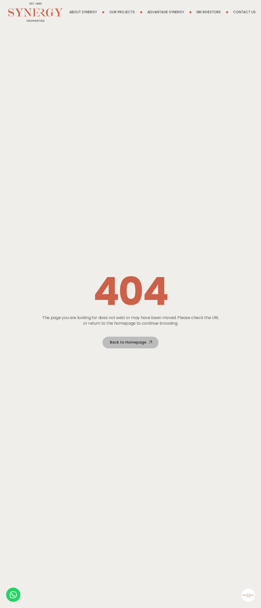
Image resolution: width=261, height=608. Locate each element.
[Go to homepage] (35, 12)
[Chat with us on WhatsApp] (13, 595)
